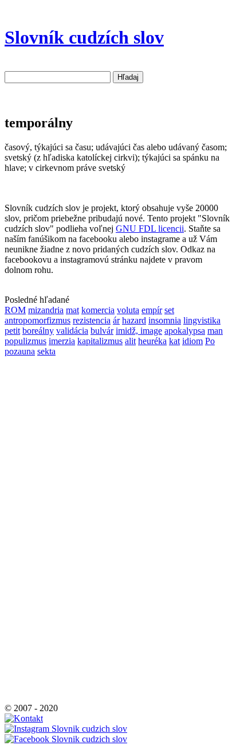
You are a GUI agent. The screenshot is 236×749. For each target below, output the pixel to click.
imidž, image (139, 331)
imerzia (62, 341)
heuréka (152, 341)
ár (116, 320)
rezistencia (92, 320)
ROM (15, 310)
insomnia (164, 320)
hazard (134, 320)
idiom (192, 341)
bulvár (102, 331)
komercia (98, 310)
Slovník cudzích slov (84, 37)
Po (210, 341)
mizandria (46, 310)
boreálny (38, 331)
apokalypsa (184, 331)
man (215, 331)
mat (72, 310)
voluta (128, 310)
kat (174, 341)
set (169, 310)
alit (130, 341)
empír (151, 310)
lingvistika (202, 320)
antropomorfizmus (37, 320)
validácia (72, 331)
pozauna (20, 351)
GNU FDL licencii (150, 228)
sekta (46, 351)
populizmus (25, 341)
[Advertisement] (39, 529)
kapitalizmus (100, 341)
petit (12, 331)
